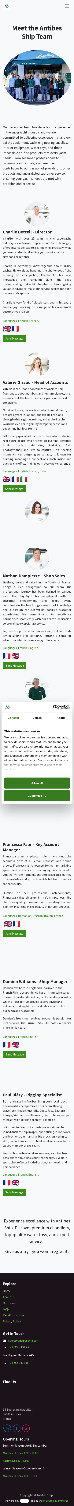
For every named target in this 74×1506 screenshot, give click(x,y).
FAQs (6, 1309)
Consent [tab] (13, 717)
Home (7, 1291)
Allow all (37, 783)
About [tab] (61, 717)
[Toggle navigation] (67, 6)
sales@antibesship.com (23, 1340)
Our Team (9, 1303)
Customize (35, 795)
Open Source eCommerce (53, 1500)
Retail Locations (13, 1315)
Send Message (14, 338)
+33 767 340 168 (18, 1363)
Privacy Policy (12, 1321)
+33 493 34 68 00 (18, 1347)
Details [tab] (37, 717)
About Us (9, 1297)
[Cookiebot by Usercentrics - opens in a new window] (53, 707)
